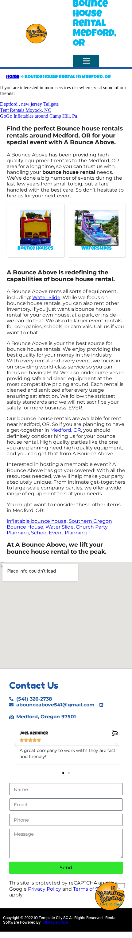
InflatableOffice (54, 922)
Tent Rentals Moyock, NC (25, 110)
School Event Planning (59, 533)
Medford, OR (65, 430)
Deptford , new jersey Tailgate (29, 104)
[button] (15, 745)
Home (12, 77)
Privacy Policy (44, 889)
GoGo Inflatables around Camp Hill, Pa (38, 116)
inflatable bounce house (37, 521)
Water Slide (46, 297)
